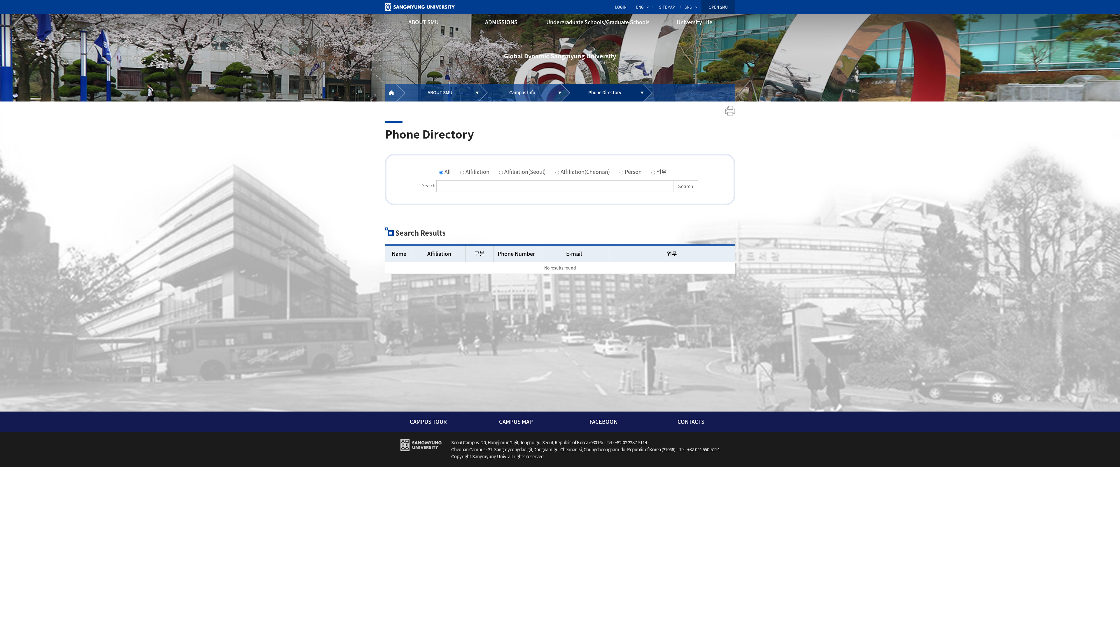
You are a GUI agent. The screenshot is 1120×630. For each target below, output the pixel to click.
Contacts (691, 422)
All (447, 172)
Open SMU (718, 7)
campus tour (428, 422)
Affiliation (477, 172)
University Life (694, 22)
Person (633, 172)
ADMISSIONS (501, 22)
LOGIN (620, 7)
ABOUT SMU (423, 22)
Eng (640, 7)
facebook (603, 422)
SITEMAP (667, 7)
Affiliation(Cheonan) (585, 172)
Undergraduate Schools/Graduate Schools (598, 22)
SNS (688, 7)
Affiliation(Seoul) (525, 172)
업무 (661, 172)
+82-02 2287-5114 (631, 442)
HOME (391, 93)
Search (428, 185)
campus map (516, 422)
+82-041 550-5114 (703, 449)
